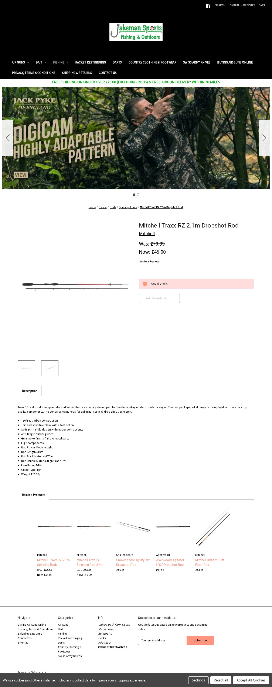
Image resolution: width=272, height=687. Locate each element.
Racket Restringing (90, 62)
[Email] (148, 320)
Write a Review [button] (149, 261)
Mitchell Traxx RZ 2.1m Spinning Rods (53, 562)
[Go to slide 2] (7, 138)
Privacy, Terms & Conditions (33, 73)
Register (249, 5)
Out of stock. (173, 531)
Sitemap (23, 642)
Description (29, 391)
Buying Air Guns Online (235, 62)
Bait (39, 62)
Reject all (221, 680)
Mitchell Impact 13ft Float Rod (209, 562)
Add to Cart (55, 531)
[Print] (155, 320)
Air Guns (18, 62)
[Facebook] (208, 6)
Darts (117, 62)
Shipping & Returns (77, 73)
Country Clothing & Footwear (152, 62)
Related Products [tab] (33, 495)
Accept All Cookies (251, 680)
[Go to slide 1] (134, 194)
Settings (198, 680)
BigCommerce (38, 672)
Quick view (54, 523)
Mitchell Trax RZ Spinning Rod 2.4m (90, 562)
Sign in (234, 5)
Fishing (58, 62)
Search (220, 5)
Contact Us (108, 73)
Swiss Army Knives (196, 62)
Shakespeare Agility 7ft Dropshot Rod (133, 562)
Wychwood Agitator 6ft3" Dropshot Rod (170, 562)
